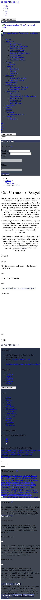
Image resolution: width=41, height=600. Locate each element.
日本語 (13, 490)
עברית (33, 485)
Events (8, 402)
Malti (3, 482)
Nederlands (19, 487)
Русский (12, 492)
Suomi (27, 478)
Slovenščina (12, 494)
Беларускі (19, 482)
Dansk (3, 478)
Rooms (8, 400)
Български (10, 482)
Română (20, 492)
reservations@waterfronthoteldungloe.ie (18, 288)
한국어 (19, 490)
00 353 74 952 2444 (10, 2)
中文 (30, 494)
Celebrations (11, 414)
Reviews (8, 418)
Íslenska (4, 487)
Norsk (11, 487)
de (6, 6)
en (6, 8)
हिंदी (32, 482)
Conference (10, 411)
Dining (8, 404)
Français (9, 381)
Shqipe (4, 494)
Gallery (8, 420)
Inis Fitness (10, 416)
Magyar (4, 485)
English (8, 377)
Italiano (8, 383)
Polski (34, 490)
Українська (5, 490)
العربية (21, 478)
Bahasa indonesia (23, 485)
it (5, 15)
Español (9, 379)
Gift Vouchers (11, 409)
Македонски (20, 480)
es (6, 11)
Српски (35, 492)
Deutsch (9, 374)
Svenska (27, 492)
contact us (23, 248)
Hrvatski (11, 485)
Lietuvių (4, 480)
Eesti (17, 478)
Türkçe (28, 487)
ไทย (32, 487)
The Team (9, 423)
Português (26, 490)
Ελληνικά (10, 478)
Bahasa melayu (32, 480)
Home (8, 398)
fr (6, 13)
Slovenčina (22, 494)
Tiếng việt (5, 492)
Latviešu (11, 480)
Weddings (9, 407)
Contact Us (10, 425)
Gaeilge (33, 478)
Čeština (27, 482)
